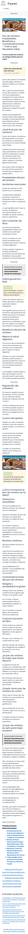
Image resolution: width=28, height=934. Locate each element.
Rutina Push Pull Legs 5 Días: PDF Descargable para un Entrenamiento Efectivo (13, 872)
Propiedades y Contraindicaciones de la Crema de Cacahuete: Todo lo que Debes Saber (13, 899)
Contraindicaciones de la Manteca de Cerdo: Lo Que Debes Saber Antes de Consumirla (13, 921)
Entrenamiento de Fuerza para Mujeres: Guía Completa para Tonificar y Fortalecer (15, 834)
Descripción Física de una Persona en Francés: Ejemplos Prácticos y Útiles (13, 916)
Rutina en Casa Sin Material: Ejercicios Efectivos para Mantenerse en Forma (15, 851)
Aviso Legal (7, 931)
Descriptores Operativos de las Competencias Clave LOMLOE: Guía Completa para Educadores (13, 911)
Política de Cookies (18, 931)
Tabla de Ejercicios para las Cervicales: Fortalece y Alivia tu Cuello (15, 860)
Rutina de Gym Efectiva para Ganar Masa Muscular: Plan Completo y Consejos (15, 843)
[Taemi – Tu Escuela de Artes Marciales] (9, 3)
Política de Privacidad (16, 929)
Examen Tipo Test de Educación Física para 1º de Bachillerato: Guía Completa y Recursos (14, 905)
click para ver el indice (12, 73)
